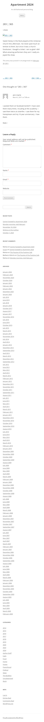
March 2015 (7, 331)
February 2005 (8, 614)
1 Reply (5, 30)
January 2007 (7, 549)
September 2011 (8, 392)
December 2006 (8, 552)
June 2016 (6, 322)
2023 (4, 648)
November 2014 (8, 336)
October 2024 (7, 280)
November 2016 (8, 317)
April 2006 (6, 575)
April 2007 (6, 541)
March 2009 (7, 477)
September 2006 (8, 561)
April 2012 (6, 373)
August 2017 (7, 311)
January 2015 (7, 334)
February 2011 (8, 412)
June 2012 (6, 367)
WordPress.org (8, 704)
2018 (4, 639)
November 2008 (8, 488)
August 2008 (7, 496)
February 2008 (8, 513)
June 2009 (6, 468)
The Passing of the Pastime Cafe (21, 252)
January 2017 (7, 314)
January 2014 (7, 345)
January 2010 (7, 449)
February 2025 (8, 275)
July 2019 (6, 297)
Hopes (5, 664)
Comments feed (8, 701)
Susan (5, 250)
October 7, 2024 (8, 233)
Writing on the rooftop (11, 230)
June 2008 (6, 502)
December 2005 (8, 586)
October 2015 (7, 325)
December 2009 (8, 451)
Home (5, 662)
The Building (7, 676)
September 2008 (8, 493)
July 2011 (6, 398)
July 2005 (6, 600)
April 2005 (6, 608)
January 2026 (7, 272)
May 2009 (6, 471)
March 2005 (7, 611)
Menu (22, 15)
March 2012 (7, 376)
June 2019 (6, 300)
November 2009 (8, 454)
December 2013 (8, 348)
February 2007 (8, 547)
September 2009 (8, 460)
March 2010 (7, 443)
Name (6, 170)
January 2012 (7, 381)
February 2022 (8, 286)
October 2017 (7, 308)
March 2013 (7, 356)
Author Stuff (7, 653)
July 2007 (6, 533)
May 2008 (6, 505)
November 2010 (8, 421)
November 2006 (8, 555)
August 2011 (7, 395)
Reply (5, 123)
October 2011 (7, 390)
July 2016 (6, 320)
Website (6, 188)
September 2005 (8, 594)
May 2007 (6, 538)
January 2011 (7, 415)
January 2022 (7, 289)
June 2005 (6, 603)
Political (5, 670)
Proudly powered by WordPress (13, 718)
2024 (4, 650)
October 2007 (7, 524)
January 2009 (7, 482)
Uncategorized (8, 678)
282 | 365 (7, 78)
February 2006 (8, 580)
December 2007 (8, 519)
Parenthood (7, 667)
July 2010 (6, 432)
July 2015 (6, 328)
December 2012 (8, 359)
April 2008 (6, 507)
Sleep (5, 673)
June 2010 (6, 435)
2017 (4, 636)
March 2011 (7, 409)
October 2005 (7, 591)
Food (4, 659)
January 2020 (7, 294)
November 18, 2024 (9, 227)
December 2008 (8, 485)
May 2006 (6, 572)
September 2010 (8, 426)
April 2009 (6, 474)
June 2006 (6, 569)
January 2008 (7, 516)
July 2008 (6, 499)
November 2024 (8, 278)
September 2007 (8, 527)
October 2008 (7, 491)
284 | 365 (36, 78)
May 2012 (6, 370)
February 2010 (8, 446)
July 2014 (6, 339)
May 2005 (6, 606)
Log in (5, 695)
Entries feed (7, 698)
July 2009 (6, 465)
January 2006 (7, 583)
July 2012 (6, 364)
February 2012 (8, 378)
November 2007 (8, 521)
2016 (4, 634)
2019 (4, 642)
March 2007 (7, 544)
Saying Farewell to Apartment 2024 (15, 222)
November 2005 (8, 589)
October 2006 (7, 558)
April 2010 (6, 440)
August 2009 (7, 463)
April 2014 (6, 342)
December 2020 (8, 292)
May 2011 (6, 404)
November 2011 (8, 387)
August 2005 (7, 597)
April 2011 (6, 406)
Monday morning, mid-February (14, 224)
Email (6, 179)
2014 (4, 628)
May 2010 (6, 437)
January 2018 (7, 306)
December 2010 (8, 418)
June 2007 (6, 535)
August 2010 (7, 429)
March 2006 (7, 577)
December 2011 (8, 384)
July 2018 (6, 303)
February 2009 (8, 479)
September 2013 (8, 350)
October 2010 (7, 423)
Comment (7, 144)
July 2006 (6, 566)
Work (5, 681)
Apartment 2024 (22, 4)
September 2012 (8, 362)
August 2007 (7, 530)
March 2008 (7, 510)
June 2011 (6, 401)
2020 (4, 645)
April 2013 (6, 353)
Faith (4, 656)
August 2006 (7, 563)
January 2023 (7, 283)
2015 (4, 631)
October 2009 (7, 457)
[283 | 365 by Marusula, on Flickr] (7, 35)
